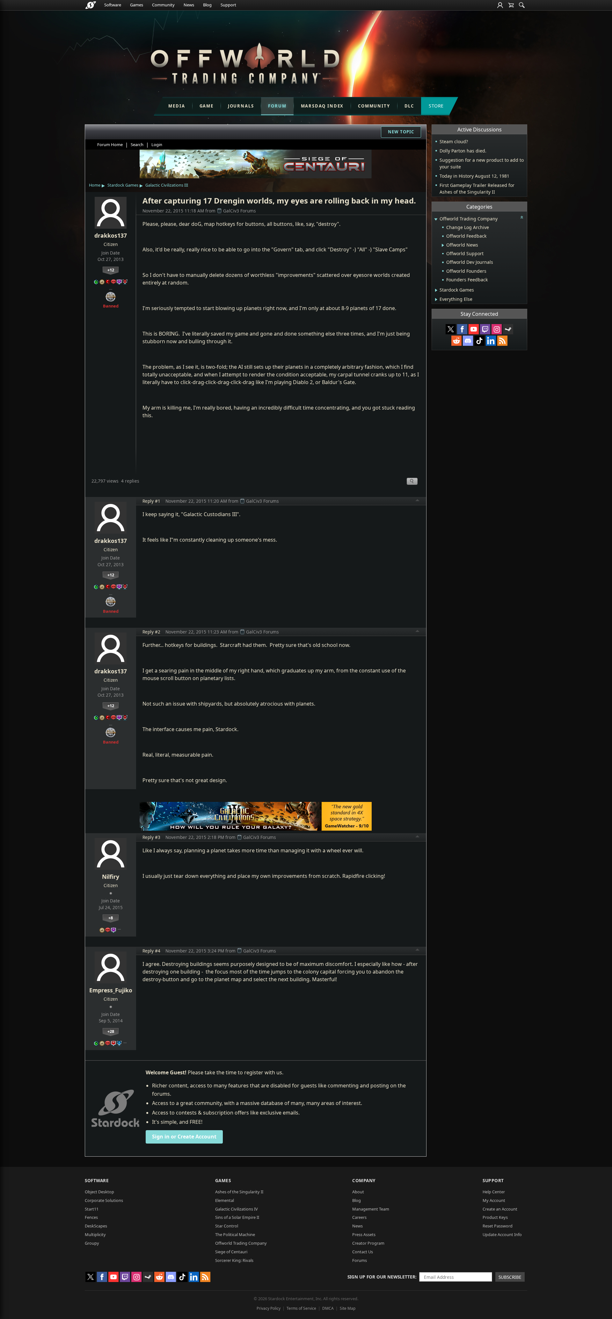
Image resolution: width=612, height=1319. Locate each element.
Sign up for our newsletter (381, 1277)
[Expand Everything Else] (436, 299)
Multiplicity (95, 1234)
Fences (91, 1217)
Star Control (226, 1226)
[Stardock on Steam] (508, 329)
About (358, 1192)
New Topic (401, 132)
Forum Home (110, 144)
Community (163, 5)
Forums (359, 1260)
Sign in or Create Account (184, 1136)
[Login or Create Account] (500, 5)
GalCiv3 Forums (239, 211)
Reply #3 (151, 837)
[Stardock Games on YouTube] (473, 329)
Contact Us (362, 1252)
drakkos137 (110, 235)
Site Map (347, 1308)
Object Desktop (99, 1192)
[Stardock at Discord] (468, 340)
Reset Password (498, 1226)
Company (363, 1180)
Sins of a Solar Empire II (237, 1217)
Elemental (224, 1200)
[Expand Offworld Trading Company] (435, 219)
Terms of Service (301, 1308)
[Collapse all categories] (522, 217)
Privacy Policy (268, 1308)
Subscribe (510, 1277)
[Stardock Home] (90, 5)
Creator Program (368, 1243)
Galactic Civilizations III (166, 185)
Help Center (494, 1192)
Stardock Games (122, 185)
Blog (207, 5)
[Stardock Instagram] (496, 329)
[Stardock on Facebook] (462, 329)
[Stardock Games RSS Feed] (502, 340)
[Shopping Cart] (511, 5)
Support (228, 5)
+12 (110, 270)
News (189, 5)
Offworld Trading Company (241, 1243)
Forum (277, 106)
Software (112, 5)
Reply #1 (151, 501)
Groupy (92, 1243)
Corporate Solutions (104, 1200)
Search (137, 144)
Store (436, 106)
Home (94, 185)
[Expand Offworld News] (443, 245)
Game (207, 106)
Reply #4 (151, 951)
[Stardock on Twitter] (450, 329)
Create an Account (500, 1209)
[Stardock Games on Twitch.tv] (485, 329)
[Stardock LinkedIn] (491, 340)
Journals (241, 106)
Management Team (370, 1209)
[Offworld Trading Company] (244, 62)
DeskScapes (96, 1226)
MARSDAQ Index (322, 106)
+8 (110, 918)
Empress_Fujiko (110, 990)
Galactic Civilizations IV (236, 1209)
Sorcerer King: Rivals (234, 1260)
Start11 (91, 1209)
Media (176, 106)
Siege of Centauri (231, 1252)
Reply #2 (151, 632)
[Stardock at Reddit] (456, 340)
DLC (409, 106)
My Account (494, 1200)
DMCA (328, 1308)
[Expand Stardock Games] (436, 290)
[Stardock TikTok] (479, 340)
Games (136, 5)
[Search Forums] (522, 5)
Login (156, 144)
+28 (110, 1031)
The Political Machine (235, 1234)
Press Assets (363, 1234)
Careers (359, 1217)
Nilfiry (110, 876)
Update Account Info (502, 1234)
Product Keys (495, 1217)
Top (417, 501)
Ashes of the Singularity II (239, 1192)
